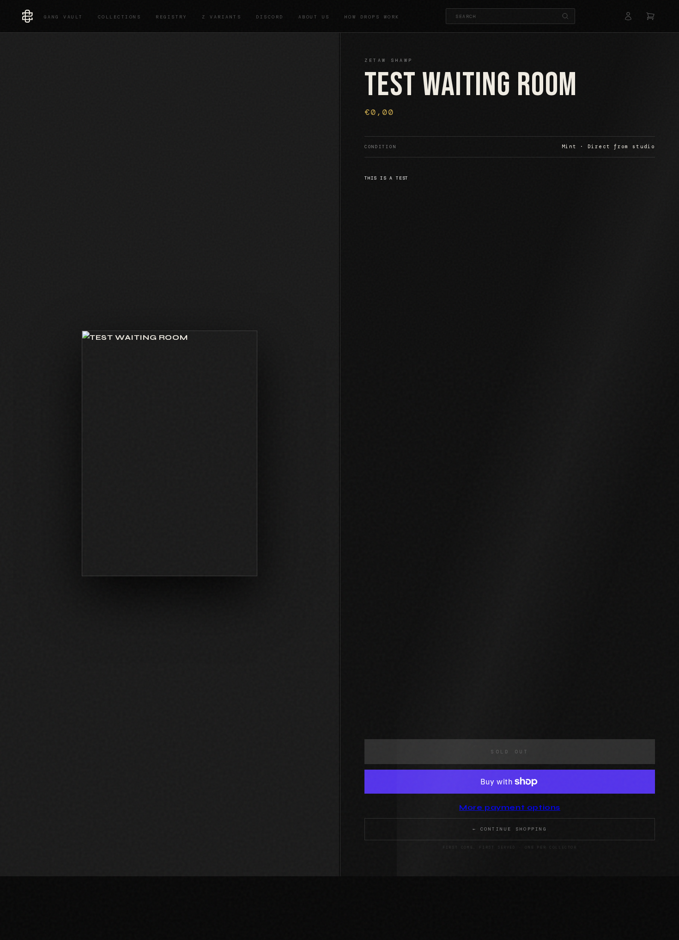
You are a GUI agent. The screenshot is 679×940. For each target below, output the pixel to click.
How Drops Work (372, 17)
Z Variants (221, 17)
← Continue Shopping (510, 829)
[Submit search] (565, 16)
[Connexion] (628, 16)
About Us (314, 17)
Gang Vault (63, 17)
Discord (270, 17)
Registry (171, 17)
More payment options (509, 807)
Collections (119, 17)
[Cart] (650, 16)
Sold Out (509, 751)
